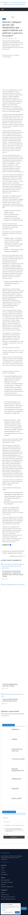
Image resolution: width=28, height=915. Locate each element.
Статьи (4, 18)
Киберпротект (16, 779)
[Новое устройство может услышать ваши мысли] (13, 694)
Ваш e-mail (5, 817)
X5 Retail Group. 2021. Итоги (16, 556)
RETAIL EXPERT (16, 798)
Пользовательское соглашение (8, 896)
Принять (17, 912)
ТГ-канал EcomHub (18, 759)
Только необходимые (8, 912)
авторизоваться (5, 715)
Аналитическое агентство (17, 750)
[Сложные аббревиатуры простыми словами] (13, 584)
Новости (3, 867)
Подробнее (5, 834)
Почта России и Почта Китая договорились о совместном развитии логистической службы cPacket (12, 573)
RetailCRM (15, 788)
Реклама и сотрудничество (7, 886)
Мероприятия (4, 874)
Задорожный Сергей (13, 38)
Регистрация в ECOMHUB (6, 882)
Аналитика (3, 872)
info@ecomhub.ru (5, 862)
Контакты (3, 892)
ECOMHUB (5, 853)
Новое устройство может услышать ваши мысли (10, 700)
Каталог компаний (5, 880)
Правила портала (5, 894)
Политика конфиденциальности (8, 899)
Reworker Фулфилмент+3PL (18, 769)
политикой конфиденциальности (17, 825)
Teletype (14, 739)
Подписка (3, 884)
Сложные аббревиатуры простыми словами (10, 685)
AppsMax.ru (16, 729)
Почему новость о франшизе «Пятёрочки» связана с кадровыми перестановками (13, 552)
